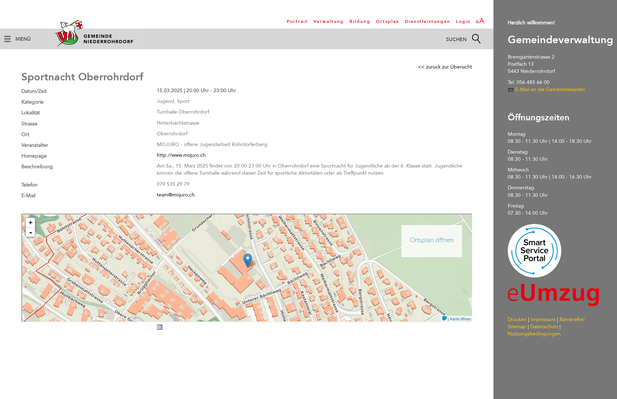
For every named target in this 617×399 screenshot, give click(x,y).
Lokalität (30, 112)
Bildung (360, 21)
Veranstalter (34, 145)
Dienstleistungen (427, 21)
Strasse (29, 123)
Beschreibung (37, 166)
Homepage (34, 156)
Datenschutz (544, 326)
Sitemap (517, 326)
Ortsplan (387, 21)
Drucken (517, 319)
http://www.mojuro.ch (181, 155)
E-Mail (28, 195)
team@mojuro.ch (176, 194)
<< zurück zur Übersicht (445, 67)
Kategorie (32, 102)
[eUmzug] (553, 295)
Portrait (297, 21)
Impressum (543, 319)
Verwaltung (328, 21)
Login (463, 21)
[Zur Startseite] (94, 33)
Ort (25, 134)
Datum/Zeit (34, 91)
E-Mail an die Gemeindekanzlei (550, 89)
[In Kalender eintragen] (159, 328)
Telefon (29, 184)
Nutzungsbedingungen (534, 333)
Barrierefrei (572, 319)
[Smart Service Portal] (534, 251)
